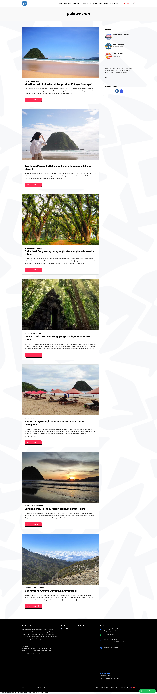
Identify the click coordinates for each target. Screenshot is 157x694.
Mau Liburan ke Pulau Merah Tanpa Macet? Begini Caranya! (58, 84)
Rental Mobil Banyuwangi (90, 3)
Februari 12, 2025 (30, 163)
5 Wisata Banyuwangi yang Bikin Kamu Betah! (51, 590)
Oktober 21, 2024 (30, 506)
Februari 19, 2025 (30, 81)
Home (60, 3)
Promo (100, 3)
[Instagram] (121, 91)
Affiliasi (123, 687)
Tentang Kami (114, 3)
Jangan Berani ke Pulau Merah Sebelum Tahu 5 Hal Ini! (55, 508)
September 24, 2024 (30, 588)
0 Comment (39, 81)
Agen (117, 687)
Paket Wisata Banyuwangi (71, 3)
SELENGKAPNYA (32, 99)
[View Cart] (133, 3)
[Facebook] (117, 91)
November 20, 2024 (30, 248)
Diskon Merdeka (118, 54)
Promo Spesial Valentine (121, 35)
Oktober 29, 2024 (30, 418)
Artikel (106, 3)
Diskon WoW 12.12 (118, 44)
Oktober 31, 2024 (30, 333)
